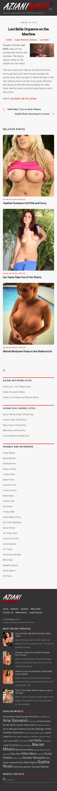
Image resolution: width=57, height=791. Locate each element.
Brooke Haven (9, 725)
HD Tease (8, 549)
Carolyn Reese (22, 725)
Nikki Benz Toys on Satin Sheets (24, 109)
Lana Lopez (13, 741)
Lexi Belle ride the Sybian (23, 98)
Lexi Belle (44, 40)
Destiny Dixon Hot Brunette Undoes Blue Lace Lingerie (33, 672)
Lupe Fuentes (10, 745)
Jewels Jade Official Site (15, 419)
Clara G (33, 725)
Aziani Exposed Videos (14, 392)
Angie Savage (22, 716)
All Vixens (8, 506)
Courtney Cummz (43, 725)
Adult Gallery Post (12, 517)
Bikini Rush (8, 560)
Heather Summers (13, 732)
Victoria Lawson (22, 766)
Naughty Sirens (10, 565)
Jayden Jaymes (39, 733)
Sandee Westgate (33, 757)
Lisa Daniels (46, 741)
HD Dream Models (12, 554)
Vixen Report (9, 570)
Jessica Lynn (26, 736)
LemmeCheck (9, 544)
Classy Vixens (9, 469)
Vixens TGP (8, 501)
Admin (9, 40)
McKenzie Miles (24, 749)
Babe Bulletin (9, 458)
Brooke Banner (44, 721)
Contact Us (8, 612)
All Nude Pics (9, 463)
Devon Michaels (10, 729)
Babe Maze (8, 496)
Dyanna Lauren (26, 728)
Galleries (14, 609)
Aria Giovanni (15, 720)
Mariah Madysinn (25, 745)
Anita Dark (33, 716)
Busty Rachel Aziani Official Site (18, 414)
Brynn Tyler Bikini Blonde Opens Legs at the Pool (33, 691)
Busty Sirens (9, 528)
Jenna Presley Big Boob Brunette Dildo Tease (32, 634)
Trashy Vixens (10, 490)
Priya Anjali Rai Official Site (16, 436)
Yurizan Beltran (40, 766)
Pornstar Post (9, 485)
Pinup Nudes (9, 453)
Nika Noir (15, 753)
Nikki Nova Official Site (14, 430)
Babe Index (35, 609)
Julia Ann (42, 736)
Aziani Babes (10, 619)
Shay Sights (30, 762)
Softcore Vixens (11, 538)
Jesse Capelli (16, 736)
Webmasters (21, 612)
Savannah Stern (16, 762)
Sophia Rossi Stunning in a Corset (32, 114)
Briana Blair (32, 721)
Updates (24, 609)
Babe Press (8, 479)
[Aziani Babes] (28, 9)
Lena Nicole (23, 741)
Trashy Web (8, 511)
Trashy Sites (9, 474)
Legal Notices (35, 612)
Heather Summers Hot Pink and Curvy (24, 203)
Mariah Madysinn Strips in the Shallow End (27, 351)
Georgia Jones (43, 728)
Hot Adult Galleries (12, 522)
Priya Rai (40, 754)
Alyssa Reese (9, 716)
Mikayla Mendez (40, 750)
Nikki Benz (29, 753)
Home (5, 609)
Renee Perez (17, 758)
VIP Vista (7, 576)
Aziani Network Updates (26, 40)
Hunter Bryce (29, 733)
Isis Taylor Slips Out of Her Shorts (22, 277)
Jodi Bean (35, 736)
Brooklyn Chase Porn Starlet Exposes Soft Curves (32, 653)
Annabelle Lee (44, 717)
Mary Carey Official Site (14, 425)
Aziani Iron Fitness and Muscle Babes (21, 397)
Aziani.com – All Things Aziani (17, 386)
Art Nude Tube (10, 533)
